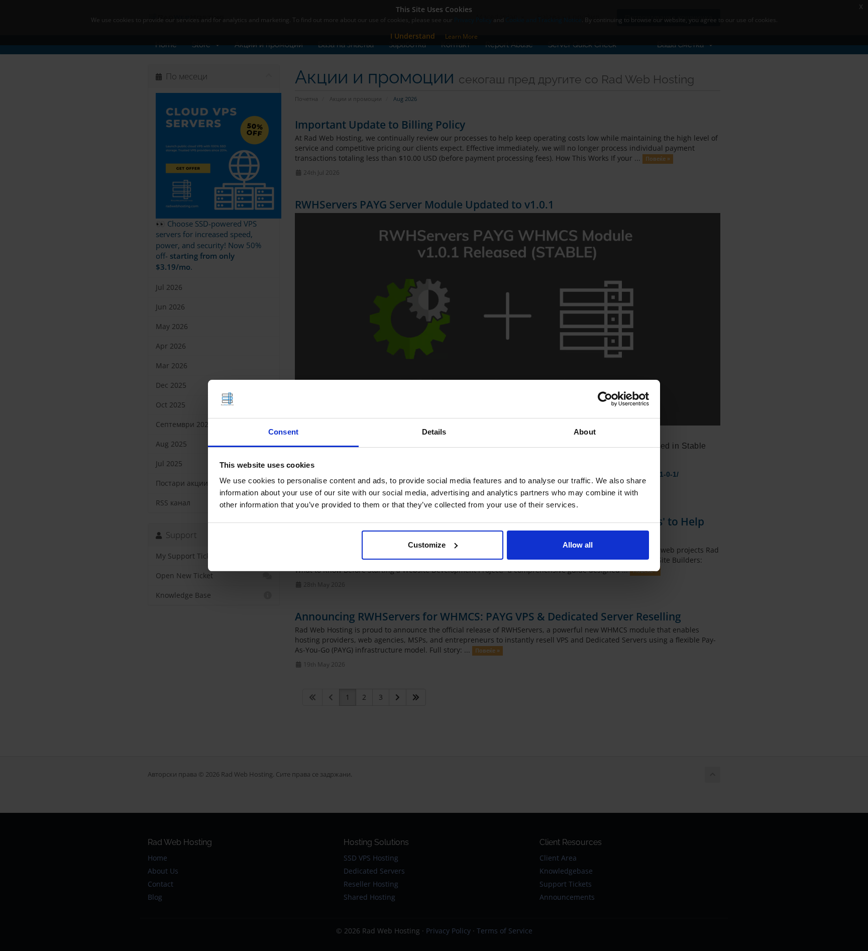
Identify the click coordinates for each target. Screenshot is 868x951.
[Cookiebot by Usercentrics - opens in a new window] (605, 398)
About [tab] (585, 432)
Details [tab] (434, 432)
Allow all (578, 545)
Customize (427, 545)
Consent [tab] (283, 432)
